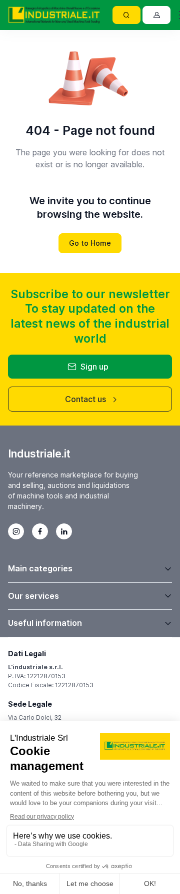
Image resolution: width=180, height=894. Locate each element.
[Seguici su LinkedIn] (64, 531)
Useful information (45, 623)
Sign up (94, 367)
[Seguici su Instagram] (16, 531)
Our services (33, 596)
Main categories (40, 568)
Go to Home (90, 243)
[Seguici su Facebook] (40, 531)
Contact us (85, 399)
